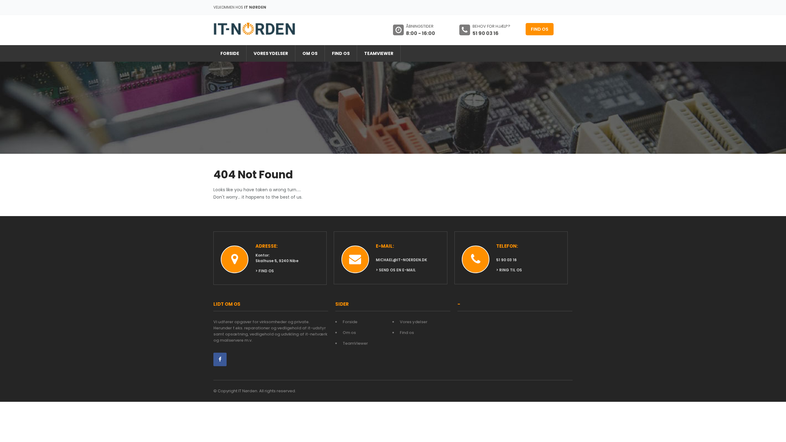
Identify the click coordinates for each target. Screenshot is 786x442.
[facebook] (220, 359)
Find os (539, 29)
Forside (229, 53)
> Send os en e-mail (396, 270)
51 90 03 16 (506, 259)
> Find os (264, 270)
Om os (309, 53)
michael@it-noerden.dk (401, 259)
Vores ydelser (271, 53)
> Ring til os (509, 270)
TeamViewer (378, 53)
